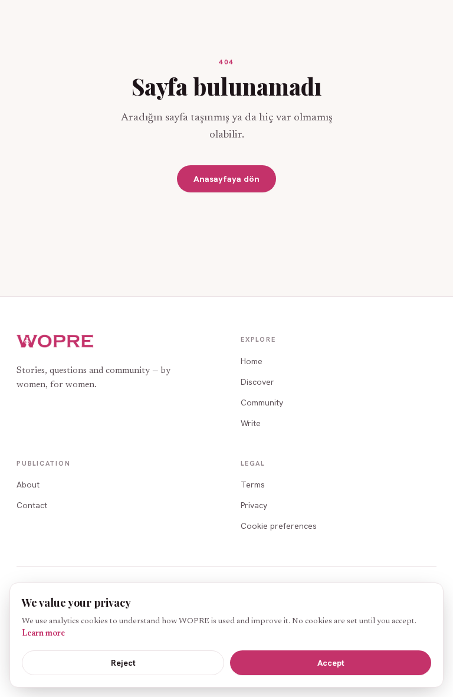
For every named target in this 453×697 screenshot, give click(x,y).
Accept (330, 662)
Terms (253, 484)
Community (262, 402)
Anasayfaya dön (226, 178)
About (28, 484)
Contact (32, 505)
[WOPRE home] (55, 341)
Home (251, 361)
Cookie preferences (279, 526)
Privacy (254, 505)
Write (251, 423)
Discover (257, 382)
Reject (123, 662)
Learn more (43, 634)
